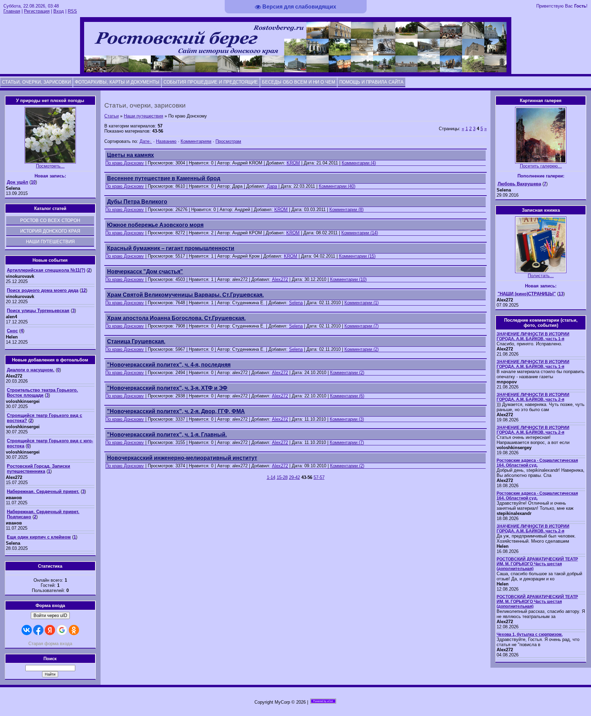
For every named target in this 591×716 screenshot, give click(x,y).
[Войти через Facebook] (38, 630)
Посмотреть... (50, 166)
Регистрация (37, 11)
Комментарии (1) (361, 302)
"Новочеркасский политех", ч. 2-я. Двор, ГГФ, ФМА (176, 411)
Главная (11, 11)
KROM (293, 162)
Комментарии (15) (357, 256)
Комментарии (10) (348, 279)
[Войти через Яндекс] (50, 630)
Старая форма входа (50, 643)
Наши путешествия (143, 116)
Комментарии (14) (359, 232)
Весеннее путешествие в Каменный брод (163, 178)
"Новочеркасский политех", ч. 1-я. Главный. (167, 434)
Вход (58, 11)
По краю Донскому (124, 162)
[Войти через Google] (61, 630)
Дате (144, 141)
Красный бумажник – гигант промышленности (170, 248)
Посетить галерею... (541, 166)
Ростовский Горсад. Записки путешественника (38, 469)
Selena (296, 302)
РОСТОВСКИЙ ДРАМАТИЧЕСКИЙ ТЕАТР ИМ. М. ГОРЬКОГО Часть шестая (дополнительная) (537, 564)
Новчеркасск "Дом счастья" (145, 271)
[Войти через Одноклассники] (74, 630)
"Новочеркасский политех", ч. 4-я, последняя (169, 365)
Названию (166, 141)
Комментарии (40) (337, 186)
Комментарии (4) (359, 162)
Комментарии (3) (347, 419)
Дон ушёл (17, 182)
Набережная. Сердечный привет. (43, 491)
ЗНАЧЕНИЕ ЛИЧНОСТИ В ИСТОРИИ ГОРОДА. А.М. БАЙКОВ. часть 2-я (533, 397)
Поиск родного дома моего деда (42, 290)
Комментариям (196, 141)
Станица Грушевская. (136, 341)
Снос (12, 330)
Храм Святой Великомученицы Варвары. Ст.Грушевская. (185, 295)
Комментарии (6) (347, 395)
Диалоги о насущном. (30, 369)
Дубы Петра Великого (137, 202)
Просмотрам (228, 141)
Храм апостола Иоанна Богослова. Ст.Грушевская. (176, 318)
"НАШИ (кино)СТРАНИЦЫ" (527, 293)
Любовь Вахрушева (519, 183)
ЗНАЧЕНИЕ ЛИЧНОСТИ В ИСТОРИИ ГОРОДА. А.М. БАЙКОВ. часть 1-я (533, 336)
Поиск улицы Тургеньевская (38, 310)
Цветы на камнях (130, 155)
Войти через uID (50, 615)
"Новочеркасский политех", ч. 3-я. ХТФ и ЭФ (167, 388)
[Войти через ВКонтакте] (27, 630)
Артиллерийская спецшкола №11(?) (46, 270)
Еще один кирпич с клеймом (39, 537)
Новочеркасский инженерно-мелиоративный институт (182, 458)
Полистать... (541, 275)
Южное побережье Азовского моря (155, 225)
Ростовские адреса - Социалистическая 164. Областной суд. (537, 463)
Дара (272, 186)
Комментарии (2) (361, 349)
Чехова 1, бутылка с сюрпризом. (530, 634)
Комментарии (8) (346, 209)
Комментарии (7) (361, 326)
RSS (72, 11)
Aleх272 (280, 279)
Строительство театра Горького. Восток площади (42, 392)
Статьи (111, 116)
